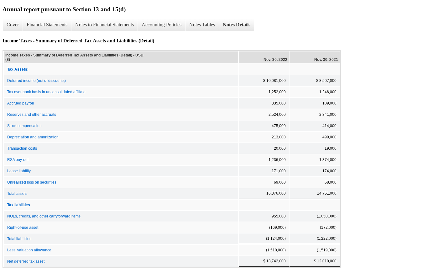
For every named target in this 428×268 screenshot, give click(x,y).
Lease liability (19, 171)
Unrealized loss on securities (31, 182)
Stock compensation (24, 126)
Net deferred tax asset (25, 261)
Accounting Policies (161, 24)
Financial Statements (47, 24)
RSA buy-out (18, 160)
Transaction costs (22, 148)
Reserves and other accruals (31, 114)
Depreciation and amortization (33, 137)
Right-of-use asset (22, 227)
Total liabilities (19, 239)
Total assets (17, 194)
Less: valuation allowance (29, 250)
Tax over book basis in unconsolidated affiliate (46, 92)
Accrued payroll (20, 103)
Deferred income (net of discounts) (36, 81)
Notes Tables (202, 24)
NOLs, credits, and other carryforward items (44, 216)
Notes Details (236, 24)
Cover (13, 24)
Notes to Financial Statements (104, 24)
